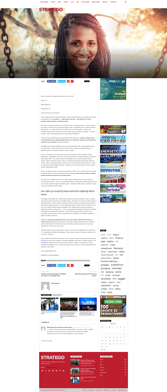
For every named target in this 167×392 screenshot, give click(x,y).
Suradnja (98, 390)
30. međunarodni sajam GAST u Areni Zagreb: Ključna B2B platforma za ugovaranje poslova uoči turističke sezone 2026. (68, 315)
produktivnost (117, 265)
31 (105, 347)
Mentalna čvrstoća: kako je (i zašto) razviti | (60, 327)
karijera (110, 241)
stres (102, 275)
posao (116, 258)
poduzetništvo (106, 258)
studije (77, 260)
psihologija (67, 260)
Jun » (104, 349)
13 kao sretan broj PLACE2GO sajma (49, 312)
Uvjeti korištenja (122, 390)
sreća (72, 260)
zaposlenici (106, 285)
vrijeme (111, 282)
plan (121, 255)
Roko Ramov (47, 69)
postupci (61, 260)
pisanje (116, 254)
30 (102, 347)
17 (105, 340)
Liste (112, 245)
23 (102, 343)
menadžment (106, 248)
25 (109, 343)
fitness (112, 238)
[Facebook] (46, 371)
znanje (104, 289)
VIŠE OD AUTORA (57, 295)
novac (103, 252)
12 (113, 337)
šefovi (118, 289)
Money (66, 2)
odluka (122, 252)
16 (102, 340)
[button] (125, 2)
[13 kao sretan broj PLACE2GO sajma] (49, 304)
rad (102, 272)
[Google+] (50, 371)
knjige (117, 241)
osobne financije (107, 255)
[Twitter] (63, 371)
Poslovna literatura (109, 261)
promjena (105, 268)
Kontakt (114, 2)
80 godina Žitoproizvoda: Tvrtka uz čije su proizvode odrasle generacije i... (87, 361)
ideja (103, 241)
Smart (53, 2)
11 (109, 337)
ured (114, 279)
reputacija (109, 272)
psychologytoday (53, 255)
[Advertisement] (96, 9)
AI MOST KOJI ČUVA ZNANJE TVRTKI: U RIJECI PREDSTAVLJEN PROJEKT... (88, 370)
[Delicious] (42, 371)
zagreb (118, 282)
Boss (59, 2)
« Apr (101, 349)
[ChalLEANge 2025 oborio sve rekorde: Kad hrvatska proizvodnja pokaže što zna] (88, 304)
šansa (111, 289)
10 (105, 337)
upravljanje (82, 260)
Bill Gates (109, 234)
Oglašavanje (106, 390)
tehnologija (116, 275)
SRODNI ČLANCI (46, 295)
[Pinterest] (60, 371)
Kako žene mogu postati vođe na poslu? (86, 275)
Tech (72, 2)
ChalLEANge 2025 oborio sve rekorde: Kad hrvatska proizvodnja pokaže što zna (87, 313)
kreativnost (104, 245)
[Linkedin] (57, 371)
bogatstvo (104, 238)
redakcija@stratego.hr (51, 367)
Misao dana (96, 2)
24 (105, 343)
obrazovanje (112, 252)
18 (109, 340)
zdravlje (116, 286)
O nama (85, 390)
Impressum (91, 390)
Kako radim (85, 2)
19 (113, 340)
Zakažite (43, 240)
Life (78, 2)
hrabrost (48, 260)
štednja (103, 292)
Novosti (105, 2)
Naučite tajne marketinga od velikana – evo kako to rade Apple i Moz (54, 275)
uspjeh (121, 278)
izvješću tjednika (49, 117)
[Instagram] (53, 371)
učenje (103, 282)
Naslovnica (44, 2)
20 (117, 340)
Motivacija (54, 260)
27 (117, 343)
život (88, 260)
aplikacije (103, 234)
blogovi (116, 235)
